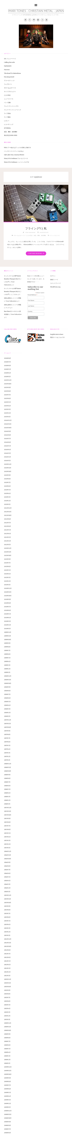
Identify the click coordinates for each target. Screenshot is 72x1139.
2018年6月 (7, 698)
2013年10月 (7, 902)
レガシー (6, 121)
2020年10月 (7, 596)
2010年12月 (7, 1023)
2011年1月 (7, 1019)
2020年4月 (7, 617)
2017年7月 (7, 738)
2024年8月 (7, 435)
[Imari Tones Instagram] (38, 19)
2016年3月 (7, 796)
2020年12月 (8, 588)
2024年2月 (7, 457)
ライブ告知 (7, 113)
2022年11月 (7, 512)
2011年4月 (7, 1008)
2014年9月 (7, 862)
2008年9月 (7, 1122)
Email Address (32, 295)
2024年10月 (7, 427)
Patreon (7, 69)
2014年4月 (7, 880)
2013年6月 (7, 917)
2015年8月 (7, 822)
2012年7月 (7, 954)
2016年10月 (7, 771)
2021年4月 (7, 574)
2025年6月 (7, 398)
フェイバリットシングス (11, 106)
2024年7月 (7, 438)
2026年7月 (7, 362)
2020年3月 (7, 621)
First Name (31, 300)
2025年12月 (7, 380)
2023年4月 (7, 493)
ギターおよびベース (10, 88)
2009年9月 (7, 1078)
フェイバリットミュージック (12, 110)
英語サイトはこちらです (57, 337)
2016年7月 (7, 782)
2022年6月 (7, 526)
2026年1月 (7, 376)
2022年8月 (7, 519)
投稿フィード (54, 279)
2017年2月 (7, 756)
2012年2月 (7, 972)
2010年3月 (7, 1056)
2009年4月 (7, 1096)
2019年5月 (7, 658)
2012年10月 (7, 946)
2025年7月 (7, 395)
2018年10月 (7, 683)
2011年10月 (7, 986)
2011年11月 (7, 983)
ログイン (53, 276)
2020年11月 (7, 592)
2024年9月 (7, 431)
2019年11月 (7, 636)
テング (8, 308)
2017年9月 (7, 731)
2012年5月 (7, 961)
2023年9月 (7, 475)
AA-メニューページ (10, 58)
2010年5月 (7, 1049)
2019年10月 (7, 639)
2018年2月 (7, 712)
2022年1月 (7, 544)
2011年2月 (7, 1016)
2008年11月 (7, 1114)
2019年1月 (7, 672)
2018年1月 (7, 716)
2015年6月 (7, 829)
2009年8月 (7, 1081)
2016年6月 (7, 786)
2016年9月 (7, 775)
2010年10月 (7, 1030)
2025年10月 (7, 384)
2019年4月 (7, 661)
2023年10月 (7, 471)
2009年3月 (7, 1100)
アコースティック (9, 80)
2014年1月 (7, 891)
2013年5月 (7, 921)
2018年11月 (7, 680)
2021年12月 (7, 548)
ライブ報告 (7, 117)
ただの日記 (7, 95)
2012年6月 (7, 957)
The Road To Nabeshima (12, 73)
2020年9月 (7, 599)
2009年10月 (7, 1074)
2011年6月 (7, 1001)
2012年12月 (7, 939)
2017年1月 (7, 760)
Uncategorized (9, 77)
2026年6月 (7, 365)
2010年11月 (7, 1027)
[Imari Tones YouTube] (33, 19)
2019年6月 (7, 654)
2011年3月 (7, 1012)
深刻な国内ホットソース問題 (12, 298)
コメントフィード (55, 283)
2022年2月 (7, 541)
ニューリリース (8, 99)
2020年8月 (7, 603)
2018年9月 (7, 687)
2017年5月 (7, 745)
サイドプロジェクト (10, 91)
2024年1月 (7, 460)
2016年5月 (7, 789)
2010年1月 (7, 1063)
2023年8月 (7, 479)
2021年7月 (7, 563)
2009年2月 (7, 1103)
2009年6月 (7, 1089)
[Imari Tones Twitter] (29, 19)
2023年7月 (7, 482)
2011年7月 (7, 997)
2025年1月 (7, 417)
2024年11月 (7, 424)
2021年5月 (7, 570)
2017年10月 (7, 727)
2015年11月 (7, 811)
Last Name (31, 306)
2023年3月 (7, 497)
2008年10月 (7, 1118)
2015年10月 (7, 815)
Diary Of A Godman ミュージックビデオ (16, 162)
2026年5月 (7, 369)
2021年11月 (7, 552)
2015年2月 (7, 844)
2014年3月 (7, 884)
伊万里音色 (7, 128)
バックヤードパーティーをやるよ (14, 151)
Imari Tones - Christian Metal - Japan (36, 11)
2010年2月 (7, 1059)
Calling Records (9, 62)
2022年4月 (7, 533)
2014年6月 (7, 873)
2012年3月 (7, 968)
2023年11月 (7, 468)
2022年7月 (7, 523)
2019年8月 (7, 647)
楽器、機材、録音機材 (10, 132)
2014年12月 (7, 851)
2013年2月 (7, 932)
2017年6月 (7, 742)
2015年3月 (7, 840)
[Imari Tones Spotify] (46, 19)
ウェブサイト (8, 84)
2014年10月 (7, 859)
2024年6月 (7, 442)
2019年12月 (7, 632)
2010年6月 (7, 1045)
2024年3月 (7, 453)
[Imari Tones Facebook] (25, 19)
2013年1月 (7, 935)
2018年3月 (7, 709)
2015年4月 (7, 837)
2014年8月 (7, 866)
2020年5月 (7, 614)
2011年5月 (7, 1005)
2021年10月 (7, 555)
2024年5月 (7, 446)
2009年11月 (7, 1070)
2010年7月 (7, 1041)
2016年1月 (7, 804)
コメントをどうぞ (55, 235)
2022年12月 (8, 508)
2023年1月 (7, 504)
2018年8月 (7, 691)
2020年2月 (7, 625)
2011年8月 (7, 994)
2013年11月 (7, 899)
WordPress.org (55, 287)
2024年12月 (8, 420)
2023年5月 (7, 490)
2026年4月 (7, 373)
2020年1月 (7, 628)
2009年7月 (7, 1085)
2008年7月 (7, 1129)
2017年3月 (7, 753)
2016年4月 (7, 793)
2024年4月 (7, 449)
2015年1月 (7, 848)
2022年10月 (7, 515)
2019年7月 (7, 650)
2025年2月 (7, 413)
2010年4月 (7, 1052)
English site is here (56, 334)
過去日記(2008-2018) (10, 135)
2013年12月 (7, 895)
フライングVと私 (36, 228)
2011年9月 (7, 990)
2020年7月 (7, 607)
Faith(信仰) (7, 66)
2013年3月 (7, 928)
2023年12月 (7, 464)
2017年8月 (7, 734)
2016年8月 (7, 778)
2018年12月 (7, 676)
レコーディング (8, 124)
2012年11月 (7, 943)
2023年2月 (7, 501)
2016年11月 (7, 767)
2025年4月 (7, 406)
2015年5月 (7, 833)
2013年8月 (7, 910)
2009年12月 (8, 1067)
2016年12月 (7, 764)
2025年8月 (7, 391)
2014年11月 (7, 855)
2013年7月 (7, 913)
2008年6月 (7, 1133)
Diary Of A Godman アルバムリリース (16, 158)
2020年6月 (7, 610)
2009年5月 (7, 1092)
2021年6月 (7, 566)
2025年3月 (7, 409)
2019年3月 (7, 665)
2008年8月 (7, 1125)
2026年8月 (7, 358)
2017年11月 (7, 723)
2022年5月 (7, 530)
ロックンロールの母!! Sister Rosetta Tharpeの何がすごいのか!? (12, 279)
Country (30, 311)
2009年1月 (7, 1107)
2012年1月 (7, 975)
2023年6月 (7, 486)
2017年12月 (7, 720)
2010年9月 (7, 1034)
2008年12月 (8, 1111)
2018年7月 (7, 694)
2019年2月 (7, 669)
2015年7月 (7, 826)
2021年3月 (7, 577)
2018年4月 (7, 705)
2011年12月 (7, 979)
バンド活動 (7, 102)
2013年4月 (7, 924)
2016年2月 (7, 800)
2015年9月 (7, 818)
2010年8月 (7, 1038)
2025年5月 (7, 402)
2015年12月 (7, 807)
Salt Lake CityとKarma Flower (14, 155)
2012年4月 (7, 964)
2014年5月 (7, 877)
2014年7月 (7, 870)
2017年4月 (7, 749)
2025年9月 (7, 387)
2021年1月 (7, 585)
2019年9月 (7, 643)
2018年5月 (7, 701)
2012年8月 (7, 950)
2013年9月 (7, 906)
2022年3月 (7, 537)
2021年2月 (7, 581)
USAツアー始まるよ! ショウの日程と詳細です (17, 147)
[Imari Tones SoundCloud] (42, 19)
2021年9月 (7, 559)
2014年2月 (7, 888)
